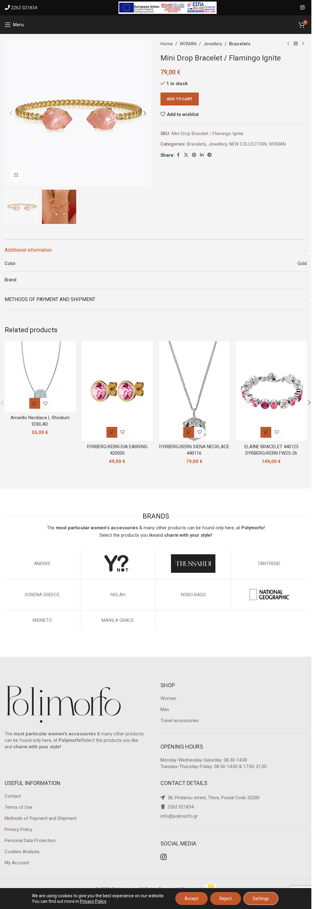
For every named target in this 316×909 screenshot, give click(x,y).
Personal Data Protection (30, 840)
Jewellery (212, 44)
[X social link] (186, 155)
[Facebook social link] (178, 155)
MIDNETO (42, 620)
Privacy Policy (18, 829)
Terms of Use (18, 807)
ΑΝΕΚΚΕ (42, 563)
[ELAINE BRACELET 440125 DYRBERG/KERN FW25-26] (271, 391)
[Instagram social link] (302, 7)
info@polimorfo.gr (179, 816)
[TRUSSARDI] (193, 563)
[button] (11, 113)
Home (166, 44)
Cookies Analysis (22, 851)
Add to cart (180, 99)
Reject (225, 898)
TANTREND (269, 563)
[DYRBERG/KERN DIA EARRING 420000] (117, 391)
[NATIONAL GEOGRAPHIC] (268, 594)
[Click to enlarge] (16, 175)
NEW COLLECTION (248, 144)
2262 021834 (24, 7)
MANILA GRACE (118, 620)
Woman (168, 698)
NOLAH (117, 594)
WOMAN (188, 44)
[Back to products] (295, 44)
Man (164, 709)
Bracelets (239, 44)
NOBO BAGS (193, 594)
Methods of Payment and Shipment (41, 818)
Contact (13, 796)
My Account (17, 863)
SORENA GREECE (42, 594)
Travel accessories (179, 720)
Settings (261, 898)
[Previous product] (288, 44)
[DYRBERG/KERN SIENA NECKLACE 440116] (194, 391)
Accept (191, 898)
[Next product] (303, 44)
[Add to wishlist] (45, 403)
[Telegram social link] (210, 155)
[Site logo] (156, 24)
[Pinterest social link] (194, 155)
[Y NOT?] (118, 563)
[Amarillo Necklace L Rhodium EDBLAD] (40, 376)
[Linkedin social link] (202, 155)
